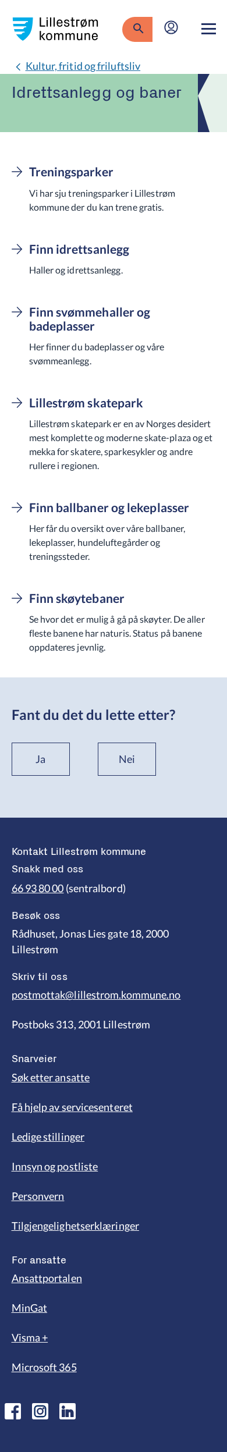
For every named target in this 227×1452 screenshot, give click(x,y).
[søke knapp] (137, 29)
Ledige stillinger (48, 1136)
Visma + (30, 1337)
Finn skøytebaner (77, 598)
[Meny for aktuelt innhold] (208, 29)
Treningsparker (71, 172)
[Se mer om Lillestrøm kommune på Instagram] (40, 1411)
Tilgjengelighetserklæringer (75, 1225)
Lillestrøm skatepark (86, 403)
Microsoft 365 (44, 1367)
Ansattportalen (47, 1278)
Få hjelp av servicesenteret (72, 1106)
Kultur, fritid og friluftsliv (83, 65)
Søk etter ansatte (51, 1077)
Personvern (38, 1196)
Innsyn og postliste (55, 1166)
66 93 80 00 (38, 888)
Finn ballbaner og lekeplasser (109, 507)
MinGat (30, 1307)
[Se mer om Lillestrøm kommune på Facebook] (13, 1411)
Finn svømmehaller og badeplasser (90, 319)
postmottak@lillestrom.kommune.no (96, 994)
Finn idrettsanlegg (79, 249)
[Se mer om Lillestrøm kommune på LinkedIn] (67, 1411)
